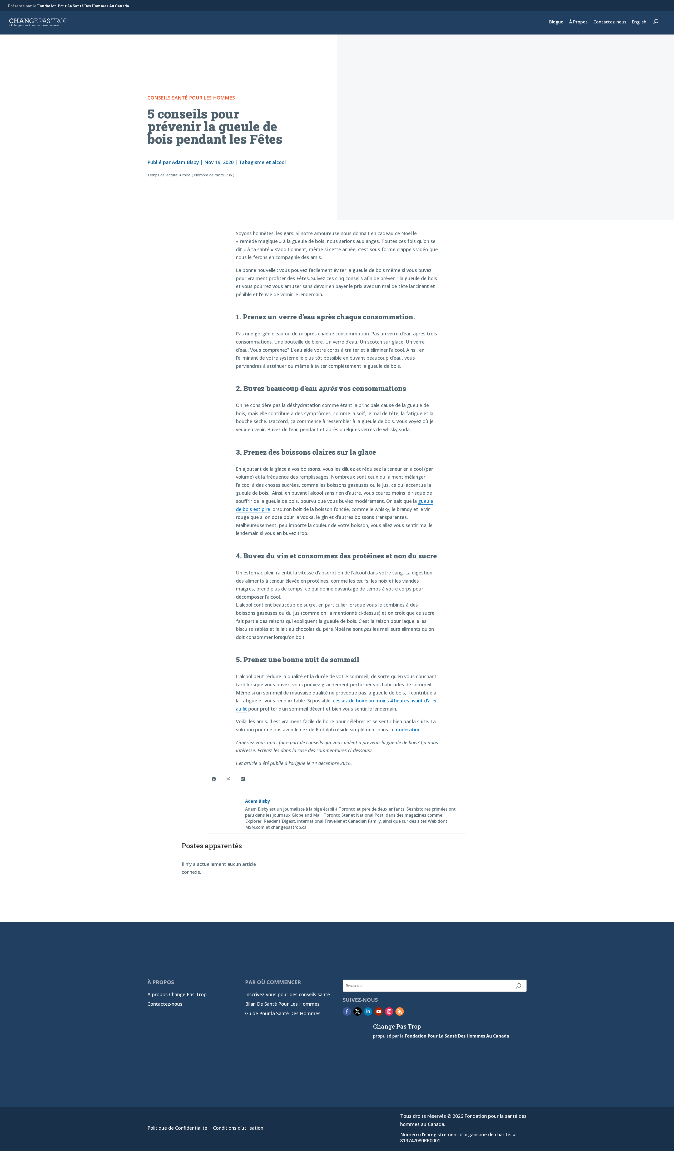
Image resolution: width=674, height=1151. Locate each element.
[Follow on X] (357, 1011)
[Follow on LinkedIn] (368, 1011)
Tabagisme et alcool (262, 162)
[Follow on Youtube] (378, 1011)
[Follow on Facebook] (347, 1011)
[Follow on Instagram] (389, 1011)
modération (407, 729)
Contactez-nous (609, 22)
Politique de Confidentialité (177, 1128)
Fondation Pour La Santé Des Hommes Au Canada (83, 5)
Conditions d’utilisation (238, 1128)
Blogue (556, 22)
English (639, 22)
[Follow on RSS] (399, 1011)
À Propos (578, 22)
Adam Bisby (185, 162)
